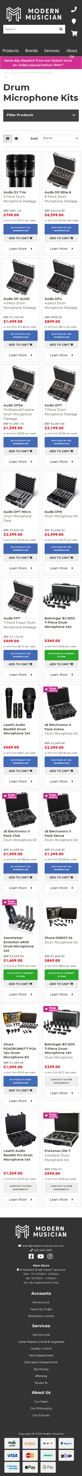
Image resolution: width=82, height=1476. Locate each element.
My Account (41, 1302)
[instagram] (49, 1256)
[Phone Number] (74, 10)
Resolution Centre (41, 1316)
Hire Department (41, 1355)
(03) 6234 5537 (43, 1250)
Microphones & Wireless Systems (33, 72)
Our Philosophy (41, 1408)
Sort (34, 138)
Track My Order (41, 1309)
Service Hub (41, 1334)
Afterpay (41, 1376)
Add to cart (19, 238)
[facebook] (31, 1256)
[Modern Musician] (34, 14)
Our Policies (41, 1415)
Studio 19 (41, 1383)
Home (6, 72)
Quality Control (41, 1348)
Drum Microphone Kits (21, 76)
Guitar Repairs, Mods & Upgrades (41, 1341)
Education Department (41, 1362)
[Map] (74, 22)
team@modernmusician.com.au (43, 1245)
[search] (61, 29)
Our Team (41, 1401)
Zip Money (41, 1369)
